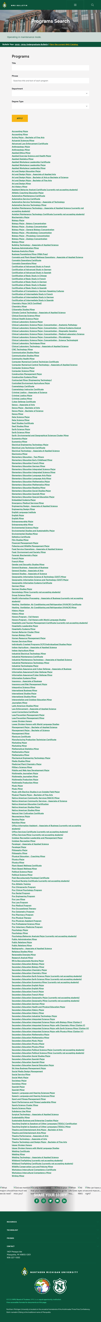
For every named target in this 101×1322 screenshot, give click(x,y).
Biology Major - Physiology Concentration (31, 236)
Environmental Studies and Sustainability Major (33, 531)
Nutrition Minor (18, 822)
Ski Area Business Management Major (29, 1068)
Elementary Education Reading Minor (28, 488)
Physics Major (18, 859)
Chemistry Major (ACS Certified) (27, 303)
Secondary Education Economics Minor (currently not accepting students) (45, 982)
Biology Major (18, 220)
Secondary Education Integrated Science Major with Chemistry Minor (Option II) (48, 1025)
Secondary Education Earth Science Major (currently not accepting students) (47, 976)
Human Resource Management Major (29, 638)
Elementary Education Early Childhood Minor (32, 460)
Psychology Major (20, 930)
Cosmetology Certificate (23, 386)
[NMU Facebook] (36, 1200)
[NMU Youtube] (57, 1200)
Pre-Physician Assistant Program (26, 921)
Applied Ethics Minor (21, 153)
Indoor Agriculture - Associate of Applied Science (34, 647)
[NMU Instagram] (43, 1200)
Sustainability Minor (21, 1117)
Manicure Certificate (21, 736)
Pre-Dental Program (21, 893)
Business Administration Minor (25, 248)
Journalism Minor (19, 703)
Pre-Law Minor (18, 899)
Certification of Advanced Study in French (31, 266)
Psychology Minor (20, 933)
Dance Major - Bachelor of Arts (26, 408)
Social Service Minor (21, 1074)
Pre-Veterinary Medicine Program (27, 927)
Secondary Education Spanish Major (28, 1059)
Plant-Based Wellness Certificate (27, 865)
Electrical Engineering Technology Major (30, 444)
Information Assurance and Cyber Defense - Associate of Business (41, 669)
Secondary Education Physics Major (28, 1044)
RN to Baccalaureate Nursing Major (28, 961)
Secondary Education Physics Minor (28, 1047)
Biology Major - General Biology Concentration (33, 229)
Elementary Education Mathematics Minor (31, 484)
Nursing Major (18, 819)
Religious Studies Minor (22, 951)
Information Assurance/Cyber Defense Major (32, 672)
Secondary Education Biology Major (28, 964)
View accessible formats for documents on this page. (26, 1302)
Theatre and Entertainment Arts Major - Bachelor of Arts (37, 1130)
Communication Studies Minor (25, 355)
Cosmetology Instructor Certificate (28, 389)
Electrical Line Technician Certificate (28, 448)
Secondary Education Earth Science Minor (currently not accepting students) (47, 979)
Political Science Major (22, 872)
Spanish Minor (18, 1090)
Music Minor (17, 789)
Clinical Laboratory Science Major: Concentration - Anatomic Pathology (44, 325)
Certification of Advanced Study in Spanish (31, 272)
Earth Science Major (21, 429)
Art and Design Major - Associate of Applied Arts (34, 174)
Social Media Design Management (27, 1071)
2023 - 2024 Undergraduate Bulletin (31, 44)
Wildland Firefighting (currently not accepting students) (37, 1160)
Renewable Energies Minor (24, 954)
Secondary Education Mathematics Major (30, 1034)
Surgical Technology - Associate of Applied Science (35, 1114)
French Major (18, 558)
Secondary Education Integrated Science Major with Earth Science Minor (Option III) (50, 1028)
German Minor (18, 586)
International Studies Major (24, 693)
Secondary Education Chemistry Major (29, 970)
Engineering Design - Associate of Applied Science (35, 506)
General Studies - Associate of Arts (27, 570)
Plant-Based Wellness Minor (24, 868)
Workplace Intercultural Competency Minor (31, 1173)
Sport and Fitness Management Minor (29, 1099)
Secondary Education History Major (28, 1010)
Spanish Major (18, 1087)
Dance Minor (17, 414)
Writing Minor (18, 1176)
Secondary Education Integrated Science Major (33, 1019)
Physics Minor (18, 862)
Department (17, 88)
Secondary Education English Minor (28, 988)
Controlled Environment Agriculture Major (31, 383)
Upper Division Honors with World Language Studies (35, 1148)
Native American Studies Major (26, 807)
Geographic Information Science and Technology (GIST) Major (40, 580)
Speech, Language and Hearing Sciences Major (33, 1093)
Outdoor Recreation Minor (23, 841)
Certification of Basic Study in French (29, 279)
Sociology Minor (19, 1083)
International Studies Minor (24, 696)
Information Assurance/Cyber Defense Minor (32, 675)
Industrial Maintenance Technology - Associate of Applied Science (42, 660)
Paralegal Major (19, 847)
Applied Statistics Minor (23, 159)
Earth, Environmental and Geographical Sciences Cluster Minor (40, 435)
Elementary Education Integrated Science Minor (33, 472)
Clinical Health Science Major (25, 319)
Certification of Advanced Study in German (31, 269)
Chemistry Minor (19, 306)
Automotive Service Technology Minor (29, 205)
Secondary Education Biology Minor (28, 967)
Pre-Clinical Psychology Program (27, 890)
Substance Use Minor (21, 1111)
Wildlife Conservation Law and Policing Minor (32, 1166)
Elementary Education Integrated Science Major (34, 469)
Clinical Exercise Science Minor (26, 315)
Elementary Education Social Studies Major (31, 491)
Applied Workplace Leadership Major (29, 165)
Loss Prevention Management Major (28, 715)
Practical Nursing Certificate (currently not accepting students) (40, 881)
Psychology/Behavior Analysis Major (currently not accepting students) (44, 936)
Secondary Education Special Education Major (33, 1065)
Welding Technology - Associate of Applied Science (35, 1157)
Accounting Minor (20, 134)
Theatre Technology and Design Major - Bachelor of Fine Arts (39, 1142)
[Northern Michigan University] (4, 5)
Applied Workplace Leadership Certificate (31, 162)
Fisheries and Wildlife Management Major (31, 546)
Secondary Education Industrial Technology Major (34, 1016)
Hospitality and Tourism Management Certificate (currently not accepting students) (50, 623)
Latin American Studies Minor (25, 706)
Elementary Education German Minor (28, 466)
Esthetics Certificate (21, 537)
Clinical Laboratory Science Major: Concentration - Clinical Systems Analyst (46, 328)
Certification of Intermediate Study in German (33, 297)
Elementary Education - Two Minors (28, 457)
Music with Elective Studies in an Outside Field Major (36, 792)
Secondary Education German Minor (28, 1004)
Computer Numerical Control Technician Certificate (35, 362)
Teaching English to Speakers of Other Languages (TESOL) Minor (41, 1127)
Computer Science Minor (23, 371)
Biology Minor (18, 242)
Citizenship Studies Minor (23, 309)
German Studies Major (22, 589)
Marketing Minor (19, 746)
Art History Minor (19, 186)
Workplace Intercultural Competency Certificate (34, 1170)
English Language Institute (24, 512)
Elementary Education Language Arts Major (31, 475)
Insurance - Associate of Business (27, 681)
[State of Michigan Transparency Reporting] (42, 1286)
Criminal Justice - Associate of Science (29, 392)
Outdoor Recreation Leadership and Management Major (37, 838)
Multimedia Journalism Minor (25, 776)
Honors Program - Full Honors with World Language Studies (39, 620)
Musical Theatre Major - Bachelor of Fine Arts (32, 795)
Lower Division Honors (22, 721)
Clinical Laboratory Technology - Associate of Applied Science (40, 346)
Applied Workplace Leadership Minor (29, 168)
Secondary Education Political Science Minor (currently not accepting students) (48, 1053)
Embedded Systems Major (24, 500)
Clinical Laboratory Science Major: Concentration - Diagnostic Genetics (44, 331)
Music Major (17, 785)
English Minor (18, 518)
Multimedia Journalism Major (25, 773)
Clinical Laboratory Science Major (27, 322)
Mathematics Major (20, 752)
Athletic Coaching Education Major (28, 193)
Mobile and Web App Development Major (30, 770)
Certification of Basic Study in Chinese (29, 276)
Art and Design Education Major (26, 171)
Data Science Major (21, 417)
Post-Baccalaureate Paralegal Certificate (30, 878)
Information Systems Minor (24, 678)
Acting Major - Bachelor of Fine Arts (28, 137)
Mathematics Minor (20, 755)
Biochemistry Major (20, 217)
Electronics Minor (19, 454)
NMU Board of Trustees (21, 1299)
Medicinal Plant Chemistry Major (27, 764)
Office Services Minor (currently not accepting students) (37, 835)
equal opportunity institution (50, 1299)
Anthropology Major (21, 146)
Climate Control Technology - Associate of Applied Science (39, 312)
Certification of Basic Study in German (29, 282)
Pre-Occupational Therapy (24, 908)
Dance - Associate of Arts (23, 405)
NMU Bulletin (19, 5)
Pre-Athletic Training (21, 884)
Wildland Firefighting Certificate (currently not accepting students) (42, 1163)
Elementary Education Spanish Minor (28, 494)
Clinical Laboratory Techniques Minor (28, 343)
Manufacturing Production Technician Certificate (34, 739)
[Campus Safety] (60, 1286)
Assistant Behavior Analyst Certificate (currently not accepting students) (45, 190)
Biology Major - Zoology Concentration (29, 239)
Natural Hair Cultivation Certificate (28, 813)
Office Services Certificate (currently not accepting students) (40, 832)
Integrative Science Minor (23, 687)
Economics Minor (19, 441)
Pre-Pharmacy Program (22, 915)
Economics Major (19, 438)
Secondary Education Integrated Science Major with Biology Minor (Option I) (47, 1022)
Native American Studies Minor (26, 810)
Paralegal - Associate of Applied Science (30, 844)
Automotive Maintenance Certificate (28, 196)
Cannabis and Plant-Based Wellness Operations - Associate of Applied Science (47, 257)
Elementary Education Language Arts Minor (31, 478)
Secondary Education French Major (28, 991)
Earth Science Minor (21, 432)
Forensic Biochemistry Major (25, 555)
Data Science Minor (21, 420)
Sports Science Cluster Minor (25, 1105)
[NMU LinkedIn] (64, 1200)
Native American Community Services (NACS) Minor (36, 798)
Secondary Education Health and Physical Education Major (38, 1007)
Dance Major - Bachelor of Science (27, 411)
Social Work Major (20, 1077)
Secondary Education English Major (28, 985)
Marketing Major (19, 742)
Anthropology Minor (21, 150)
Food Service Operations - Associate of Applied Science (37, 549)
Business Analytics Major (23, 251)
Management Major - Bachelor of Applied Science (34, 727)
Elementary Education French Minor (28, 463)
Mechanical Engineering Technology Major (31, 758)
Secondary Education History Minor (28, 1013)
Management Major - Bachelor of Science (31, 730)
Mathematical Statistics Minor (25, 749)
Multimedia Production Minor (25, 782)
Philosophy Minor (19, 853)
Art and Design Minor (21, 183)
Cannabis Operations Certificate (26, 260)
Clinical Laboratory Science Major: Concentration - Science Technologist (45, 340)
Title (14, 63)
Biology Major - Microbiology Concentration (32, 233)
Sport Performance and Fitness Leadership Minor (34, 1102)
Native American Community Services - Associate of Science (39, 801)
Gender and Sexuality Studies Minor (28, 564)
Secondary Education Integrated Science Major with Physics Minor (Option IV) (47, 1031)
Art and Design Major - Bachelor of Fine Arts (32, 180)
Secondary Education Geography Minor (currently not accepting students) (45, 1001)
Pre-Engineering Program (23, 896)
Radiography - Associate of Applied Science (32, 948)
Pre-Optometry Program (23, 911)
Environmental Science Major (25, 527)
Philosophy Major (19, 850)
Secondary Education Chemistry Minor (29, 973)
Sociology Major (19, 1080)
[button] (92, 5)
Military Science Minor (22, 767)
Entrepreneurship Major (22, 521)
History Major (18, 610)
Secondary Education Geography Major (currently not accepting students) (45, 997)
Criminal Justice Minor (22, 398)
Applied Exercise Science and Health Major (31, 156)
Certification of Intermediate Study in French (32, 294)
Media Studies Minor (21, 761)
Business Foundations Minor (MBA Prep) (30, 254)
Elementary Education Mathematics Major (31, 481)
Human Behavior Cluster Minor (26, 632)
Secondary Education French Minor (28, 994)
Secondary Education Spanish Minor (28, 1062)
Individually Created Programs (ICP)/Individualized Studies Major (42, 644)
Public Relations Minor (22, 945)
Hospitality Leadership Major (25, 626)
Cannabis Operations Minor (24, 263)
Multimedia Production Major (25, 779)
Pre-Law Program (20, 902)
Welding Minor (18, 1154)
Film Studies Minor (20, 540)
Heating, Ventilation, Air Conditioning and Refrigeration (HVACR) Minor (44, 607)
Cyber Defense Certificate (24, 401)
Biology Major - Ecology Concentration (29, 226)
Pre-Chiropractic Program (24, 887)
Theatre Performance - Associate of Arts (30, 1136)
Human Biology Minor (21, 635)
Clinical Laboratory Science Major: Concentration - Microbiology (41, 337)
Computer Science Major (23, 368)
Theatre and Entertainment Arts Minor (29, 1133)
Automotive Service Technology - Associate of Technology (38, 202)
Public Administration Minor (24, 939)
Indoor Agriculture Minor (23, 650)
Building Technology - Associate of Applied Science (35, 245)
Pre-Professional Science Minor (26, 924)
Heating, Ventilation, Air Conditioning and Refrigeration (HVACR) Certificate (46, 604)
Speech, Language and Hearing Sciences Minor (33, 1096)
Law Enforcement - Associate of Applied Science (34, 709)
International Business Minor (24, 690)
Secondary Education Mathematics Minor (30, 1037)
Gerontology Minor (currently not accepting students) (36, 592)
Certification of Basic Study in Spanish (29, 288)
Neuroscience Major (21, 816)
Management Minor (21, 733)
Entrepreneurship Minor (22, 524)
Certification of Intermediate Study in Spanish (33, 300)
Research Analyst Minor (22, 958)
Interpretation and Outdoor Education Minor (32, 699)
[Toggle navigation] (75, 5)
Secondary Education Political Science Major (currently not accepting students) (48, 1050)
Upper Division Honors (22, 1145)
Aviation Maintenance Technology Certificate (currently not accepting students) (48, 214)
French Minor (18, 561)
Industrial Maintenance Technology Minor (30, 663)
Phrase (15, 76)
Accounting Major (20, 131)
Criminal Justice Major (22, 395)
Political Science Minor (22, 875)
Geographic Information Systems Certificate (32, 583)
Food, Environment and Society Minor (29, 552)
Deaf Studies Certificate (23, 423)
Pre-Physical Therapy (21, 918)
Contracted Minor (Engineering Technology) (32, 380)
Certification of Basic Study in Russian (29, 285)
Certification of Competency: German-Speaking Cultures (38, 291)
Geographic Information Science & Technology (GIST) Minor (39, 577)
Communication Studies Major (25, 352)
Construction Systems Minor (24, 377)
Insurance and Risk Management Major (29, 684)
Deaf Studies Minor (20, 426)
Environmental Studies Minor (25, 534)
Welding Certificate (21, 1151)
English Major (18, 515)
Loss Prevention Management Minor (28, 718)
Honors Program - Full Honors (25, 617)
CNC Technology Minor (22, 349)
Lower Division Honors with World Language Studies (35, 724)
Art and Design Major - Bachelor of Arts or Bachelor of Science (40, 177)
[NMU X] (50, 1200)
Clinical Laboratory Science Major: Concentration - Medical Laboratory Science (48, 334)
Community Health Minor (23, 358)
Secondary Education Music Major (27, 1040)
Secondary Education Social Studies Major (31, 1056)
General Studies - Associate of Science (29, 574)
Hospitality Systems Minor (23, 629)
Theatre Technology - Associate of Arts (29, 1139)
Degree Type (17, 101)
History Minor (18, 613)
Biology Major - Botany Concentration (29, 223)
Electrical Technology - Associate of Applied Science (36, 451)
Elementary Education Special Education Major (33, 497)
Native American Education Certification (30, 804)
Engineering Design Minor (23, 509)
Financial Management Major (25, 543)
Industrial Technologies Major (25, 666)
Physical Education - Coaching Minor (28, 856)
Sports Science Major (21, 1108)
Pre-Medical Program (21, 905)
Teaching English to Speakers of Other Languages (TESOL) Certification (44, 1123)
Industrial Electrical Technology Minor (29, 653)
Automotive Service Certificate (26, 199)
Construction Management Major (27, 374)
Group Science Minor (21, 595)
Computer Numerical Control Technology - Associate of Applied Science (44, 365)
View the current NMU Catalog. (63, 44)
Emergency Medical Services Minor (28, 503)
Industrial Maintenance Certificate (27, 656)
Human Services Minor (22, 641)
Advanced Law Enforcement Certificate (30, 143)
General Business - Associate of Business (30, 567)
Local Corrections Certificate (25, 712)
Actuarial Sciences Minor (23, 140)
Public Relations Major (22, 942)
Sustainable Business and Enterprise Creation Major (35, 1120)
